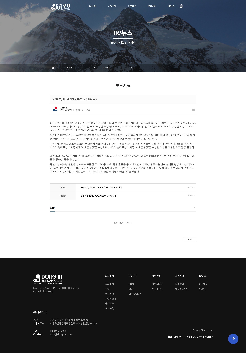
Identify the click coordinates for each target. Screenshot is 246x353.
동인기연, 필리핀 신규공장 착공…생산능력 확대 (101, 187)
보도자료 (106, 68)
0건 (62, 110)
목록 (189, 240)
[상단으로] (233, 339)
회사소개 (92, 6)
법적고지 (178, 337)
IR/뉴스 (171, 6)
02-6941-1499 (58, 330)
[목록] (193, 110)
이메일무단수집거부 (193, 337)
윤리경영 (152, 6)
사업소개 (112, 6)
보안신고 (209, 337)
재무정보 (132, 6)
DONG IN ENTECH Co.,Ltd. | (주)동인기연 (60, 7)
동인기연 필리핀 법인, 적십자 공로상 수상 (98, 196)
